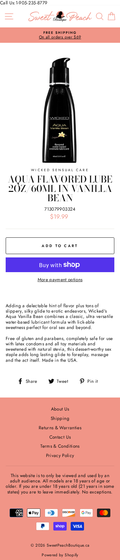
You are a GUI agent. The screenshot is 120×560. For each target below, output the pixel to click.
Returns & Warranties (60, 427)
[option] (60, 35)
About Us (60, 409)
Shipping (60, 418)
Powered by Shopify (60, 555)
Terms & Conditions (59, 446)
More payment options (60, 279)
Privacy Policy (60, 455)
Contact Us (60, 437)
